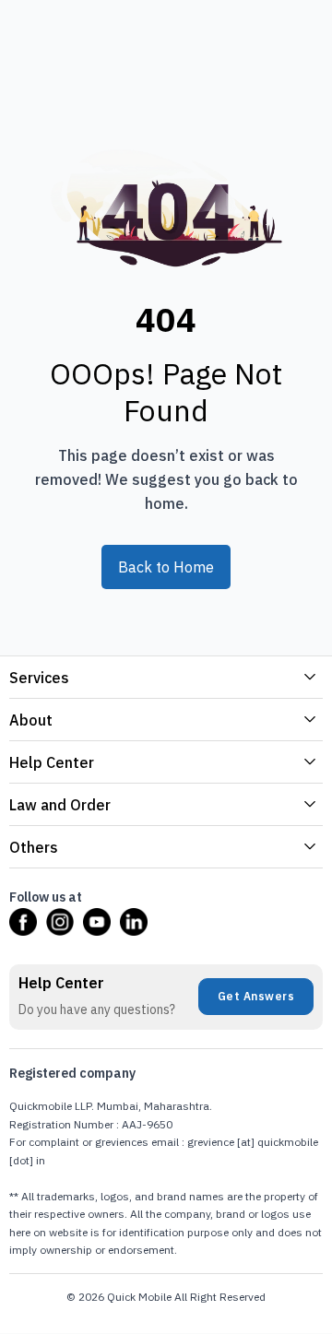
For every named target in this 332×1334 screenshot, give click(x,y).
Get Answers (256, 996)
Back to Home (166, 567)
